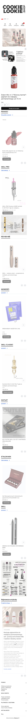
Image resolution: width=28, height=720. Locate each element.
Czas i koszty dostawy (6, 707)
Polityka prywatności (6, 686)
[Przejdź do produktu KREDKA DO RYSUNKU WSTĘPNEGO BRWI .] (14, 529)
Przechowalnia (4, 700)
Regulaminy (4, 689)
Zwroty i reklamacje (6, 687)
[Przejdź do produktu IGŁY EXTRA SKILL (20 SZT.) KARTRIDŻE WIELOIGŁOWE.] (14, 422)
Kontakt (3, 690)
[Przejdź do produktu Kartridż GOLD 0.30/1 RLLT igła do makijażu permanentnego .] (14, 367)
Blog (2, 714)
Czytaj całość (7, 669)
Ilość (2, 102)
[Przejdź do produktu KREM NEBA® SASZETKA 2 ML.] (14, 311)
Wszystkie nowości (6, 115)
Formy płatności (5, 706)
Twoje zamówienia (5, 697)
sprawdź (3, 292)
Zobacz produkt (8, 213)
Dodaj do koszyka (14, 108)
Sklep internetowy (12, 718)
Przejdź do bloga (5, 603)
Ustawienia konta (5, 698)
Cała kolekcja (4, 170)
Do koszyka (7, 159)
